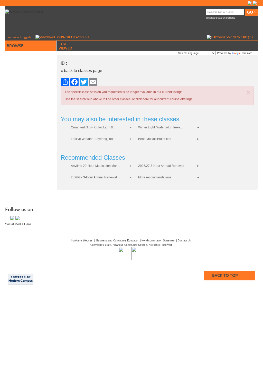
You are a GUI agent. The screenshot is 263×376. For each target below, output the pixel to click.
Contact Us (184, 240)
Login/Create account (72, 37)
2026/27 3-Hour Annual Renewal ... (162, 166)
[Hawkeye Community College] (24, 11)
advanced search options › (221, 17)
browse (15, 45)
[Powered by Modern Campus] (20, 278)
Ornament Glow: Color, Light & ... (93, 127)
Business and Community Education (117, 240)
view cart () (243, 37)
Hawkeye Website (81, 240)
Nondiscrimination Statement (158, 240)
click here (142, 99)
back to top (225, 275)
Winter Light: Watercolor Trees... (160, 127)
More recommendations (154, 177)
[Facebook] (250, 3)
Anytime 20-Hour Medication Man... (95, 166)
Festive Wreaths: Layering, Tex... (93, 139)
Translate (246, 53)
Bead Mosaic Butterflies (154, 139)
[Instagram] (255, 3)
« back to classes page (81, 70)
